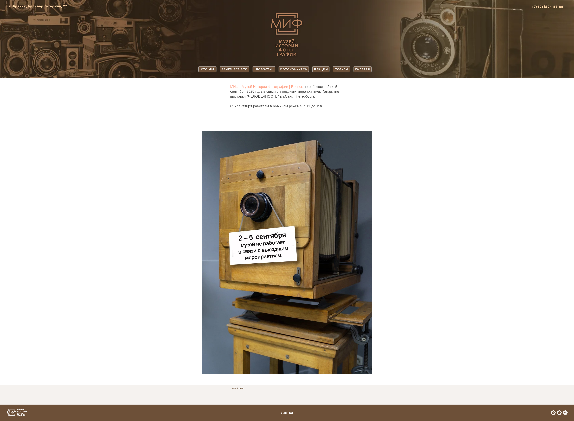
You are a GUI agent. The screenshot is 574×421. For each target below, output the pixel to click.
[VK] (553, 414)
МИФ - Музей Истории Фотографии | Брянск (266, 87)
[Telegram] (565, 414)
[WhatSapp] (559, 414)
